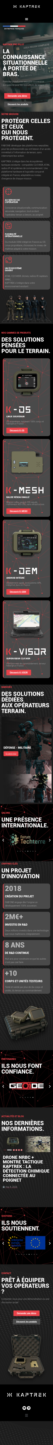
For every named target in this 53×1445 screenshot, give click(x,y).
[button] (26, 19)
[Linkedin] (29, 1408)
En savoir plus (11, 754)
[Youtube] (24, 1408)
